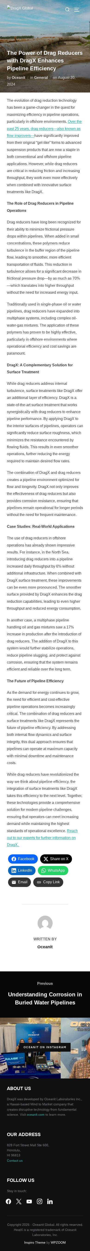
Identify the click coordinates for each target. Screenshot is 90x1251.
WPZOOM (58, 1242)
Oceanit (18, 78)
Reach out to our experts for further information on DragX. (42, 838)
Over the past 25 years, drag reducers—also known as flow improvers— (44, 129)
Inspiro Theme (34, 1242)
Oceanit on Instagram (45, 1047)
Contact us (15, 1160)
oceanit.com (36, 1114)
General (41, 78)
